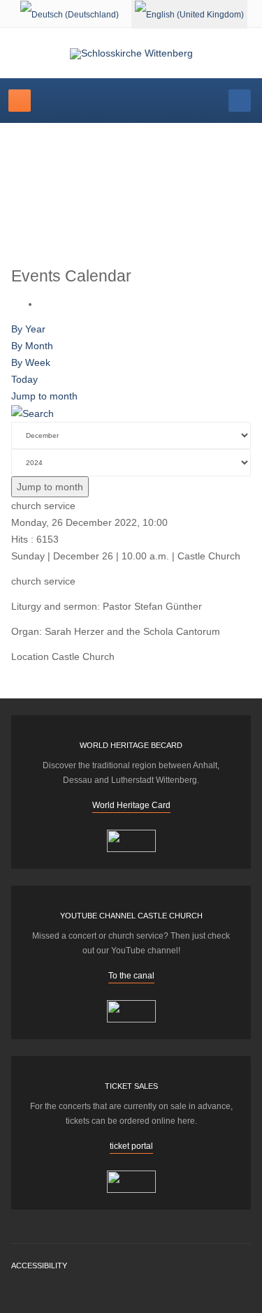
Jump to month (44, 396)
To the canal (131, 976)
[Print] (43, 303)
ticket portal (131, 1146)
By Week (30, 362)
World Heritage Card (131, 805)
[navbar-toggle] (19, 100)
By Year (28, 329)
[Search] (32, 412)
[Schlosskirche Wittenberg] (131, 53)
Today (24, 379)
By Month (32, 345)
